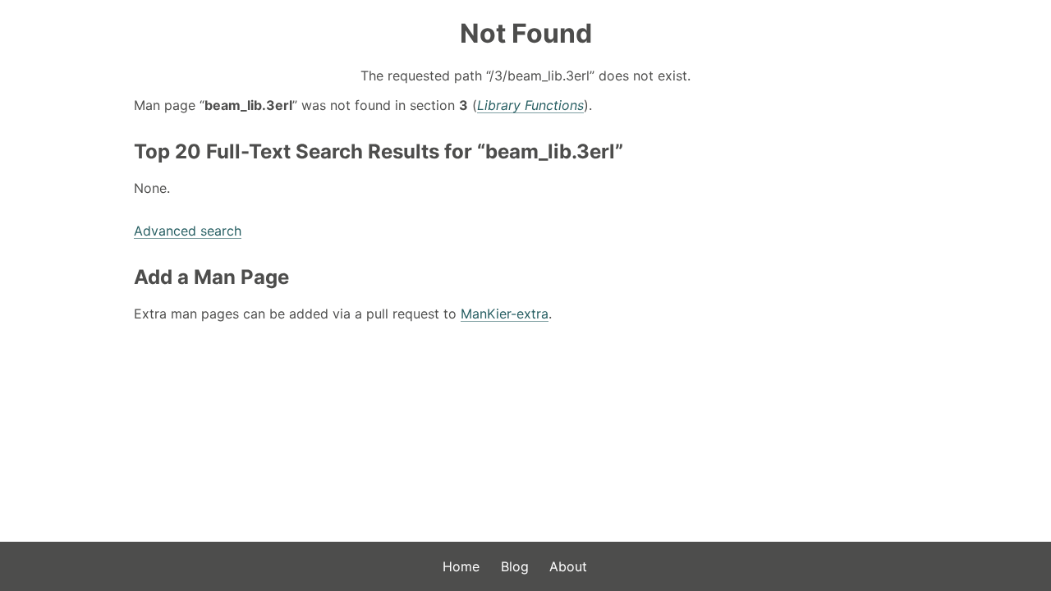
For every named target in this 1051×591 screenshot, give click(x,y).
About (568, 566)
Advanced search (187, 230)
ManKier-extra (504, 313)
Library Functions (530, 105)
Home (461, 566)
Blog (515, 566)
